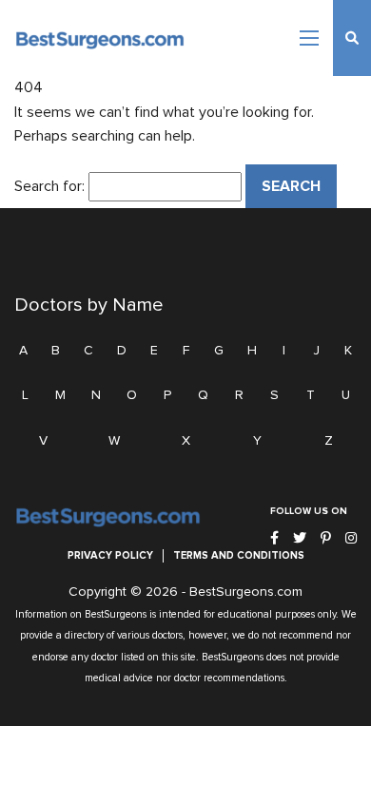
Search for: (49, 186)
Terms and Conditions (238, 555)
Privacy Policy (110, 555)
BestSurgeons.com (246, 592)
